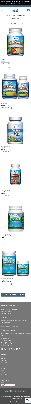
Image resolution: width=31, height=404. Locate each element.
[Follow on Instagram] (5, 349)
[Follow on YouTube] (20, 349)
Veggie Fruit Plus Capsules (8, 235)
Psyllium (3, 147)
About (15, 394)
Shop (19, 394)
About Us (3, 358)
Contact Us (4, 360)
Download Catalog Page (14, 295)
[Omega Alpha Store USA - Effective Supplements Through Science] (15, 10)
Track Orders (4, 362)
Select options (6, 107)
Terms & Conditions (6, 375)
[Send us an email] (11, 349)
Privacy (3, 372)
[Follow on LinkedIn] (17, 349)
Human (7, 15)
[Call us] (14, 349)
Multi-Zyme (4, 103)
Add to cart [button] (5, 63)
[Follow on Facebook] (2, 349)
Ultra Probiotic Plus (6, 191)
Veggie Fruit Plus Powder (7, 280)
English (6, 385)
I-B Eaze (3, 59)
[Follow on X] (8, 349)
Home (11, 394)
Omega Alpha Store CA (13, 320)
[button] (2, 10)
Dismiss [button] (23, 3)
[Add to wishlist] (9, 67)
